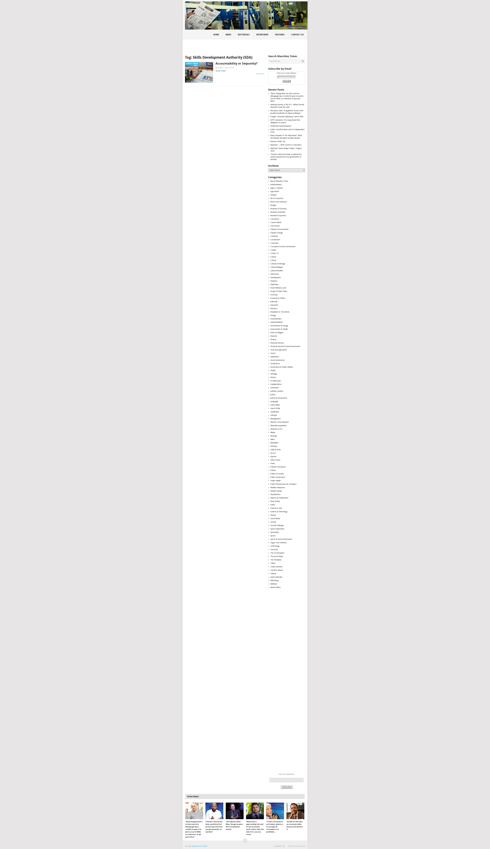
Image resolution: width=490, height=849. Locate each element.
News (228, 34)
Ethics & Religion (277, 333)
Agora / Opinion (276, 188)
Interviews (262, 34)
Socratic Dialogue (277, 525)
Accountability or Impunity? (236, 63)
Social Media (275, 518)
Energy (273, 315)
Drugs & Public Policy (278, 291)
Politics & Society (277, 474)
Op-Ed (272, 453)
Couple (273, 250)
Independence (275, 384)
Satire (272, 505)
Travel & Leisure (276, 570)
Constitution (275, 240)
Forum (272, 353)
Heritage (273, 374)
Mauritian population (278, 425)
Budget (273, 205)
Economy (274, 295)
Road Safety (275, 501)
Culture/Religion (276, 267)
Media (272, 432)
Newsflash (274, 443)
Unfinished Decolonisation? (281, 126)
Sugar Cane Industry (278, 543)
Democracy (274, 274)
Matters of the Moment (279, 422)
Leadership (274, 412)
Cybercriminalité (276, 271)
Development (275, 277)
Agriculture (274, 191)
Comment (274, 236)
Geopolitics (274, 357)
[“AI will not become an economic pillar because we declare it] (295, 811)
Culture (273, 257)
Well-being (274, 580)
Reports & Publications (279, 498)
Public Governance (277, 477)
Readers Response (277, 487)
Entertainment (275, 319)
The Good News (276, 556)
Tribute (273, 574)
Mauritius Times (199, 846)
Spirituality (274, 532)
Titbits (272, 563)
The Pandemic (275, 560)
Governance (275, 364)
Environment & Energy (279, 326)
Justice (272, 395)
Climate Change (276, 233)
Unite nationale (276, 577)
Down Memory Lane (278, 288)
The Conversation (277, 553)
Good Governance (277, 360)
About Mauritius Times (279, 181)
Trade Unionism (276, 567)
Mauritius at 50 (276, 429)
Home (216, 34)
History (273, 377)
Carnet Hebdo (275, 222)
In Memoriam (275, 381)
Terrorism (274, 549)
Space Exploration (277, 529)
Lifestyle (273, 415)
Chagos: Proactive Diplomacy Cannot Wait (286, 117)
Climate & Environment (279, 229)
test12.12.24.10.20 (296, 846)
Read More (260, 74)
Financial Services (277, 343)
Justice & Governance (278, 398)
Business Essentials (277, 212)
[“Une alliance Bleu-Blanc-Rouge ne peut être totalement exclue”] (235, 811)
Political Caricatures (278, 467)
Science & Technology (278, 512)
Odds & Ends (275, 450)
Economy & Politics (277, 298)
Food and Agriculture (278, 350)
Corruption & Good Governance (282, 246)
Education (274, 305)
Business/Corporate (278, 215)
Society (273, 522)
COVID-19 (274, 253)
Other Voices (275, 460)
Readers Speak (276, 491)
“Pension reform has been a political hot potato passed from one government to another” (286, 156)
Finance (273, 339)
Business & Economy (278, 209)
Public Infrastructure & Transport (283, 484)
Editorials (244, 34)
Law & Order (275, 408)
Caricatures (274, 219)
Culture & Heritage (277, 264)
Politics (273, 470)
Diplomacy (274, 284)
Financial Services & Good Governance (285, 346)
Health (272, 370)
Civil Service (275, 226)
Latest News (275, 405)
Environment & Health (279, 329)
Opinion (273, 456)
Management (275, 419)
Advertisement (276, 184)
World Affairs (275, 587)
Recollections (275, 494)
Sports (272, 536)
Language (274, 401)
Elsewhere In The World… (280, 312)
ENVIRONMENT (276, 322)
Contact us (297, 34)
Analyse (273, 195)
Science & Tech (276, 508)
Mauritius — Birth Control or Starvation (286, 145)
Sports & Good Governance (281, 539)
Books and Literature (278, 202)
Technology (274, 546)
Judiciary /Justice (276, 391)
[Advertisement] (228, 45)
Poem (272, 463)
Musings (273, 436)
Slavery (273, 515)
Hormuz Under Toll (277, 141)
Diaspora (273, 281)
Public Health (275, 481)
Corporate (274, 243)
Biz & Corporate (276, 198)
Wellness (273, 584)
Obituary (273, 446)
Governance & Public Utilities (281, 367)
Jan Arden (219, 68)
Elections (273, 308)
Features (279, 34)
